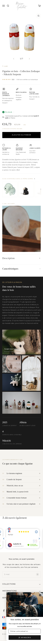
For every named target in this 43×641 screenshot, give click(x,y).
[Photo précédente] (13, 59)
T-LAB (5, 66)
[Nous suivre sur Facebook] (3, 610)
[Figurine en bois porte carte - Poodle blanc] (9, 189)
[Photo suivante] (29, 59)
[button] (21, 229)
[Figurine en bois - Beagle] (26, 189)
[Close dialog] (40, 595)
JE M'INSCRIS (24, 637)
